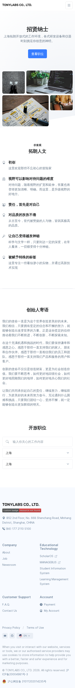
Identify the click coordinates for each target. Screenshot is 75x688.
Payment (49, 604)
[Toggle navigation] (69, 5)
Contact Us (9, 610)
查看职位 (37, 54)
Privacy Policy (11, 627)
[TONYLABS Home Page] (21, 505)
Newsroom (9, 564)
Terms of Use (35, 627)
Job (4, 558)
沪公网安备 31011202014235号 (27, 681)
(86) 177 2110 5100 (18, 528)
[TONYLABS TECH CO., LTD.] (17, 5)
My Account (51, 610)
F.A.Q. (6, 604)
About (6, 552)
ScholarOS (47, 556)
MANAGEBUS (48, 562)
